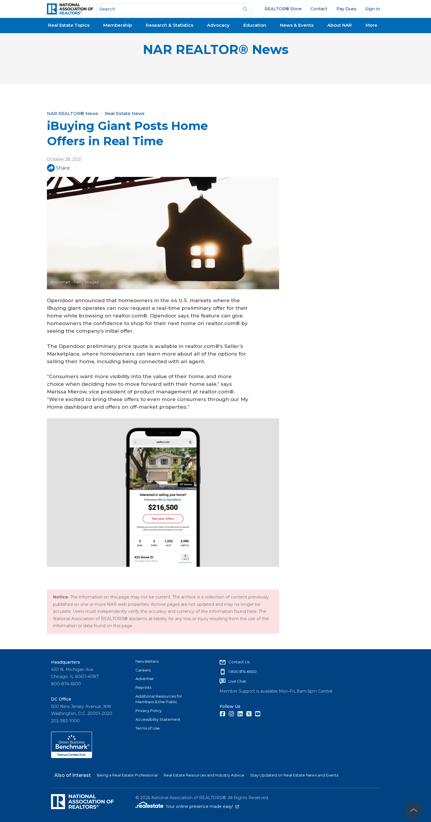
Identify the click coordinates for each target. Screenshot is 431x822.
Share (63, 168)
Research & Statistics (169, 25)
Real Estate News (125, 113)
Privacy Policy (148, 710)
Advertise (144, 678)
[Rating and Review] (71, 756)
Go (245, 9)
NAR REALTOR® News (216, 49)
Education (254, 25)
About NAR (339, 25)
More (371, 25)
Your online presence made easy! (202, 806)
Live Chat (237, 681)
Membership (117, 25)
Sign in (372, 8)
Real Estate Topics (68, 25)
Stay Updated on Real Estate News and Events (294, 775)
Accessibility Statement (157, 719)
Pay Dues (346, 8)
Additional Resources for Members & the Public (158, 699)
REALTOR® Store (283, 8)
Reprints (143, 687)
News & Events (296, 25)
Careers (143, 670)
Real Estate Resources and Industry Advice (204, 775)
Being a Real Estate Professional (127, 775)
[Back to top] (413, 810)
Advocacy (218, 25)
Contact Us (239, 661)
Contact (318, 8)
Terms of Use (147, 728)
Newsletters (147, 661)
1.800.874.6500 (242, 671)
